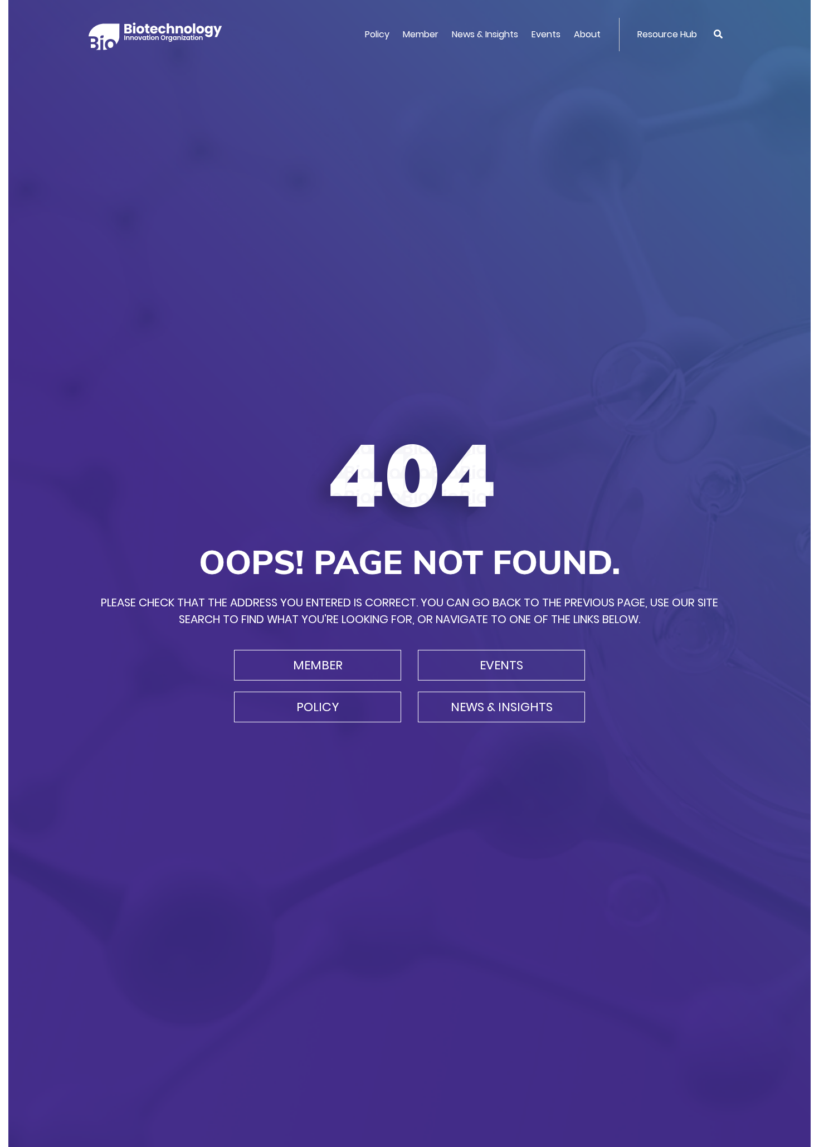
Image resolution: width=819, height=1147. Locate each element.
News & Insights (485, 34)
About (587, 34)
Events (546, 34)
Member (420, 34)
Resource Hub (667, 34)
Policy (377, 34)
